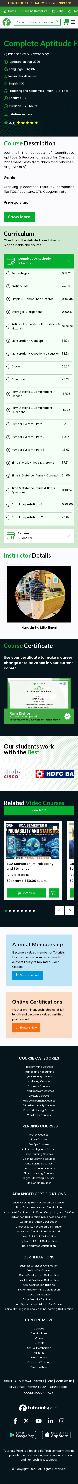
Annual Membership (39, 1348)
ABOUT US (10, 1381)
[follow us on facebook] (15, 1421)
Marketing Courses (39, 1081)
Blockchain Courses (39, 1183)
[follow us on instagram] (61, 1421)
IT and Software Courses (39, 1091)
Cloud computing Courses (39, 1168)
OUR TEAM (25, 1381)
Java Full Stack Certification (39, 1236)
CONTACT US (64, 1381)
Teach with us (38, 1367)
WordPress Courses (39, 1115)
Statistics (62, 91)
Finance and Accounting (39, 1071)
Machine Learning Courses (39, 1158)
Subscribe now (29, 975)
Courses (39, 1328)
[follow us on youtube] (38, 1421)
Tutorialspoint (19, 875)
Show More (19, 217)
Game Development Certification (39, 1275)
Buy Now (29, 893)
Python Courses (38, 1134)
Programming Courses (39, 1066)
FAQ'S (50, 1392)
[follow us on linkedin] (50, 1421)
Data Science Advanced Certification (39, 1207)
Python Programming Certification (39, 1289)
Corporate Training (39, 1362)
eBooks (39, 1338)
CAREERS (39, 1381)
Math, (50, 91)
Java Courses (39, 1139)
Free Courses (39, 1357)
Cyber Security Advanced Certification (39, 1226)
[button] (6, 911)
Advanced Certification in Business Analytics (38, 1217)
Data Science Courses (39, 1163)
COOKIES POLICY (34, 1392)
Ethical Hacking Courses (39, 1173)
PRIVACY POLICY (37, 1387)
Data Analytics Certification (39, 1246)
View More (39, 810)
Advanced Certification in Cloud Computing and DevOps (39, 1212)
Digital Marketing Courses (39, 1110)
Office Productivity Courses (39, 1105)
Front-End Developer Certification (39, 1280)
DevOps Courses (39, 1144)
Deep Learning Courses (39, 1154)
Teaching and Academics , (27, 91)
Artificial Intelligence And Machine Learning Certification (39, 1309)
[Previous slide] (59, 910)
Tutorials (39, 1343)
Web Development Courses (39, 1100)
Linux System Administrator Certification (39, 1304)
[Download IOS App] (56, 1435)
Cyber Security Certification (39, 1299)
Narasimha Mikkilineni (22, 76)
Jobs (58, 11)
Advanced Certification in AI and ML (39, 1231)
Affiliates (39, 1352)
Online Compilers (34, 11)
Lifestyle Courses (39, 1095)
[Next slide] (69, 910)
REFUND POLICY (58, 1387)
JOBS (50, 1381)
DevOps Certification (39, 1270)
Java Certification (39, 1294)
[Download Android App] (21, 1435)
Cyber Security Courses (39, 1076)
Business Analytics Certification (39, 1265)
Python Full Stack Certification (39, 1241)
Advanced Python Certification (39, 1221)
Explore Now (28, 1028)
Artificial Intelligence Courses (39, 1149)
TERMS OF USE (16, 1387)
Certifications (39, 1333)
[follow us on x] (26, 1421)
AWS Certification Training (39, 1285)
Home (10, 11)
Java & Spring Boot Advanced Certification (39, 1202)
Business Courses (39, 1086)
